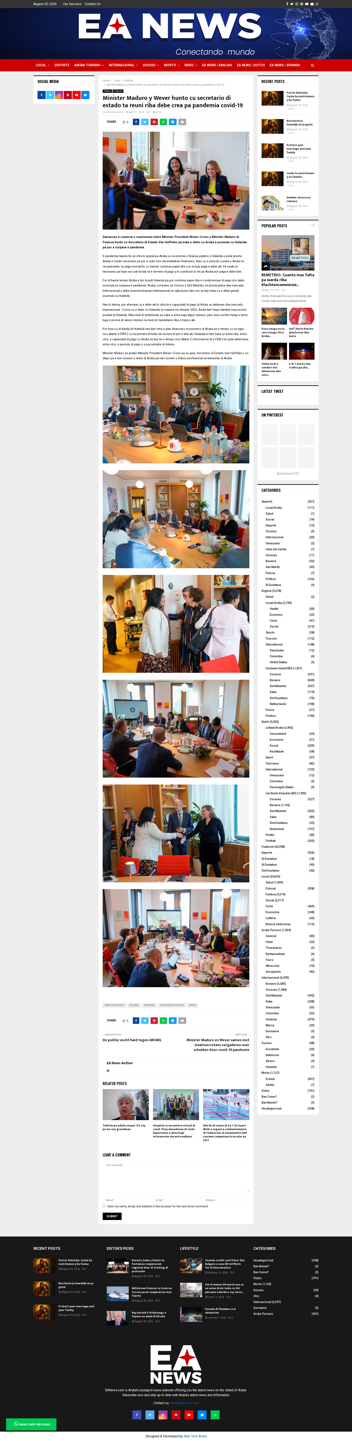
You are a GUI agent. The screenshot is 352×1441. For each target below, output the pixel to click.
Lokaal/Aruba (274, 727)
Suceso (149, 65)
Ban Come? (269, 1096)
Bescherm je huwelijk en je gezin (300, 122)
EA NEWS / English (217, 65)
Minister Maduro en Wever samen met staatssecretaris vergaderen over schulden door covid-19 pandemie (217, 1045)
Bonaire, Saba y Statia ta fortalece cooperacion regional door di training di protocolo (150, 1266)
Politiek (271, 840)
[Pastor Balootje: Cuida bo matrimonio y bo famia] (273, 98)
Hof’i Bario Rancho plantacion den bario (301, 332)
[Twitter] (149, 1414)
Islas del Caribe (276, 549)
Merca (270, 1025)
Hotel (269, 942)
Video (189, 65)
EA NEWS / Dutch (251, 65)
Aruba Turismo (87, 65)
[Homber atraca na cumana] (273, 203)
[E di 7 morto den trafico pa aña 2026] (302, 351)
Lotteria (271, 918)
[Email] (202, 1414)
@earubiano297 (288, 473)
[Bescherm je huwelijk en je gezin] (273, 126)
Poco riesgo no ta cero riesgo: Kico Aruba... (273, 332)
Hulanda (134, 1005)
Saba (273, 692)
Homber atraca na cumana (298, 199)
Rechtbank (277, 751)
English (267, 590)
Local (41, 65)
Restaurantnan (275, 954)
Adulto (270, 1084)
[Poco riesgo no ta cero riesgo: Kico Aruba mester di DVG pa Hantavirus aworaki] (274, 316)
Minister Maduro (114, 1005)
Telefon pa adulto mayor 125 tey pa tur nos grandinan (124, 1127)
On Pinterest (272, 415)
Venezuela (273, 543)
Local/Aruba (274, 507)
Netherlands (278, 704)
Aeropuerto (273, 971)
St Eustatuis (269, 858)
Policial (271, 888)
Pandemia (149, 1005)
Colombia (276, 656)
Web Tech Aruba (195, 1436)
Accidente (272, 1049)
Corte (269, 906)
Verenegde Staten (282, 787)
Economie (276, 739)
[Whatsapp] (215, 1414)
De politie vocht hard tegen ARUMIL (132, 1040)
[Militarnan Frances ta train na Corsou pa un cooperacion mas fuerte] (118, 1293)
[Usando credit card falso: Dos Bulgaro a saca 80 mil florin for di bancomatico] (191, 1266)
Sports (270, 632)
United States (278, 662)
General (271, 936)
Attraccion (272, 965)
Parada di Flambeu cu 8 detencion (220, 1311)
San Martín (273, 567)
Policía (270, 573)
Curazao (271, 555)
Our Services (72, 4)
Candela (271, 1067)
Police (270, 710)
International (274, 644)
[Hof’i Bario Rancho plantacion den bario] (302, 316)
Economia (272, 912)
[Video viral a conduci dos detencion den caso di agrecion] (274, 351)
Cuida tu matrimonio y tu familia (300, 175)
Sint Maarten (278, 686)
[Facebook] (136, 1414)
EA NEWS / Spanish (285, 65)
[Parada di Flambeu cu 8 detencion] (191, 1314)
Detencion (272, 1055)
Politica (107, 91)
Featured (118, 91)
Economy (276, 614)
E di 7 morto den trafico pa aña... (300, 365)
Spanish (267, 501)
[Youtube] (189, 1414)
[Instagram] (162, 1414)
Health (274, 608)
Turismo (271, 531)
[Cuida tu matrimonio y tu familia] (273, 178)
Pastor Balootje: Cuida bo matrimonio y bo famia (300, 96)
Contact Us (92, 4)
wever (192, 1005)
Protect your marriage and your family (299, 149)
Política (271, 579)
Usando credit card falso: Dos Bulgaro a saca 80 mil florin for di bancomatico (225, 1264)
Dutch (265, 721)
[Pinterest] (176, 1414)
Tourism (271, 638)
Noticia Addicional (278, 924)
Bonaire (271, 561)
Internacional (121, 65)
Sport (269, 757)
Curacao (275, 674)
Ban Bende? (269, 1102)
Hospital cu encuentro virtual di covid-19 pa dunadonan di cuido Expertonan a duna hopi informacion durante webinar (174, 1131)
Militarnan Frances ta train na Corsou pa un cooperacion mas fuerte (152, 1292)
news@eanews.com (184, 1403)
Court (273, 620)
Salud (269, 513)
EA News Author (115, 112)
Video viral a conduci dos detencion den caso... (271, 369)
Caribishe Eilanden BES (281, 793)
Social (270, 519)
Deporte (62, 65)
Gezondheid (278, 733)
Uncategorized (272, 1108)
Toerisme (272, 763)
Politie (270, 835)
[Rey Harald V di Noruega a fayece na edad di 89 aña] (118, 1318)
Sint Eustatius (279, 698)
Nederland (277, 829)
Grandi (270, 1079)
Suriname (272, 1031)
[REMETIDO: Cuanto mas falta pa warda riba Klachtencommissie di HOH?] (288, 253)
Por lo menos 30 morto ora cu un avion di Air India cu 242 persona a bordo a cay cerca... (224, 1288)
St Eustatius (273, 585)
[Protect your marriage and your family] (273, 150)
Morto (170, 65)
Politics (271, 715)
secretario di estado (172, 1005)
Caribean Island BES (279, 668)
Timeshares (274, 947)
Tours (269, 959)
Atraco (270, 1061)
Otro (269, 1037)
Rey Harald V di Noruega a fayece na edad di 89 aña (149, 1314)
